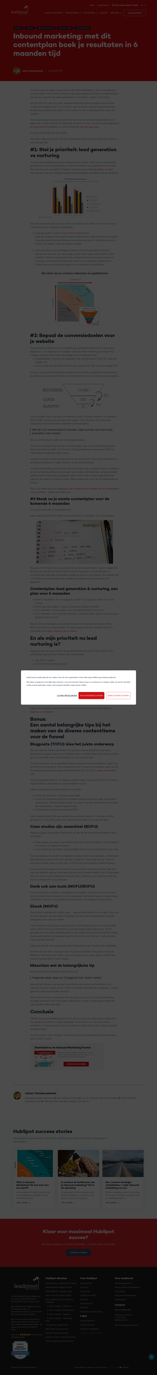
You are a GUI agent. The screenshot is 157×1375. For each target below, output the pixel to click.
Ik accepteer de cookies (91, 695)
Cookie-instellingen (67, 695)
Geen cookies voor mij (118, 695)
